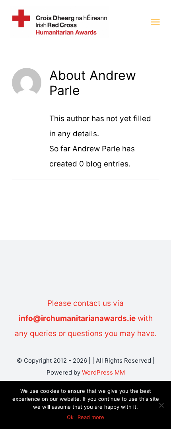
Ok (70, 417)
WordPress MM (103, 372)
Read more (91, 417)
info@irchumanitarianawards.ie (77, 318)
